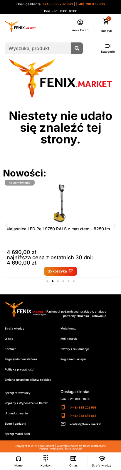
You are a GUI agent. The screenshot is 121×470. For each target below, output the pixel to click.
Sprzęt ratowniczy (18, 392)
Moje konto (68, 328)
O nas (9, 338)
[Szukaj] (77, 48)
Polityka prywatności (19, 369)
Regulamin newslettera (21, 359)
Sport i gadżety (15, 423)
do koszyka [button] (57, 271)
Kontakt (10, 349)
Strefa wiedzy (14, 328)
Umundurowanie (16, 413)
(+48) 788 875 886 (90, 4)
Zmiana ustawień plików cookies (28, 379)
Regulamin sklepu (73, 359)
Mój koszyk (68, 338)
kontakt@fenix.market (85, 424)
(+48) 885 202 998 (57, 4)
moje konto (80, 30)
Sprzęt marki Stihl (17, 433)
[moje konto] (80, 22)
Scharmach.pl (73, 448)
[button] (6, 225)
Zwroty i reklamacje (74, 349)
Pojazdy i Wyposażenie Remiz (26, 403)
